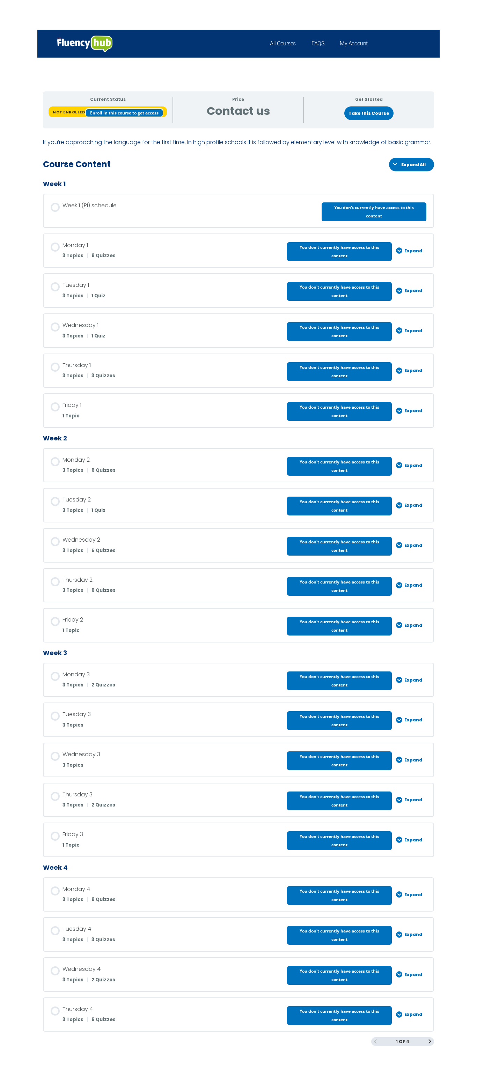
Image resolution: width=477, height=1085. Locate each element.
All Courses (283, 43)
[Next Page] (430, 1041)
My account (354, 43)
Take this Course (368, 113)
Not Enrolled (69, 112)
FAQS (317, 43)
